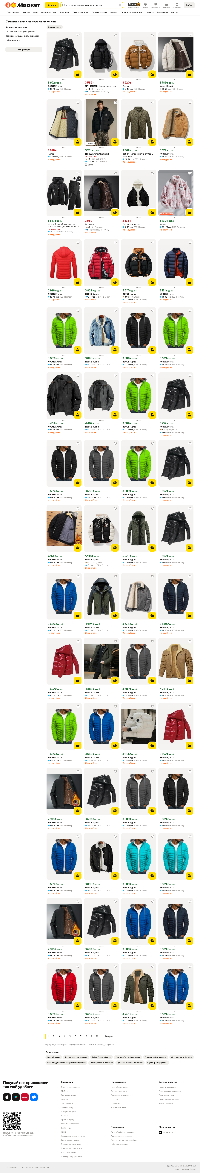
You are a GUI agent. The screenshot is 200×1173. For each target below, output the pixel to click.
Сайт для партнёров (120, 1144)
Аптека (64, 1115)
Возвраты (115, 1103)
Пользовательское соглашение (35, 1167)
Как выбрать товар (119, 1087)
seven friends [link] (92, 86)
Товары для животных (71, 1144)
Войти (189, 5)
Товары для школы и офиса (73, 1136)
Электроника (67, 1103)
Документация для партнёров (124, 1140)
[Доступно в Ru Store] (34, 1100)
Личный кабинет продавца (122, 1132)
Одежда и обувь (68, 1107)
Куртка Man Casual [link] (97, 154)
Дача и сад (65, 1128)
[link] (53, 1057)
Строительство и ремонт (72, 1148)
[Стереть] (120, 5)
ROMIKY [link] (125, 154)
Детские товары (68, 1152)
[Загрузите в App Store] (7, 1100)
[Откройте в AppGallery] (25, 1100)
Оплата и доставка (119, 1091)
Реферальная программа (170, 1091)
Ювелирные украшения (71, 1156)
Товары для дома (68, 1111)
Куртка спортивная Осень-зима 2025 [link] (138, 155)
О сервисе (115, 1099)
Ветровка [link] (89, 224)
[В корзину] (78, 74)
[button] (55, 27)
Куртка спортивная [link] (100, 86)
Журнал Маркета (118, 1107)
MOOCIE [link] (51, 86)
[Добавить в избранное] (78, 35)
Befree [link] (88, 154)
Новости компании (167, 1087)
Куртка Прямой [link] (166, 86)
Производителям (166, 1095)
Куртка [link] (55, 86)
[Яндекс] (193, 1169)
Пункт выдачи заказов (169, 1099)
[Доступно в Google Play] (16, 1100)
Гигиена (64, 1099)
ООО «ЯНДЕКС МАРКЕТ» (186, 1166)
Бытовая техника (68, 1095)
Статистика (12, 1167)
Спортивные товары (70, 1140)
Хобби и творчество (70, 1124)
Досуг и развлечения (70, 1087)
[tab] (13, 12)
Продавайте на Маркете (121, 1136)
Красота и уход (67, 1120)
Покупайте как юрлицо (121, 1095)
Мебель (64, 1091)
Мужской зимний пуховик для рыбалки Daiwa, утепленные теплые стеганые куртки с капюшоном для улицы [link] (64, 225)
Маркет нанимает (166, 1103)
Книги (63, 1132)
